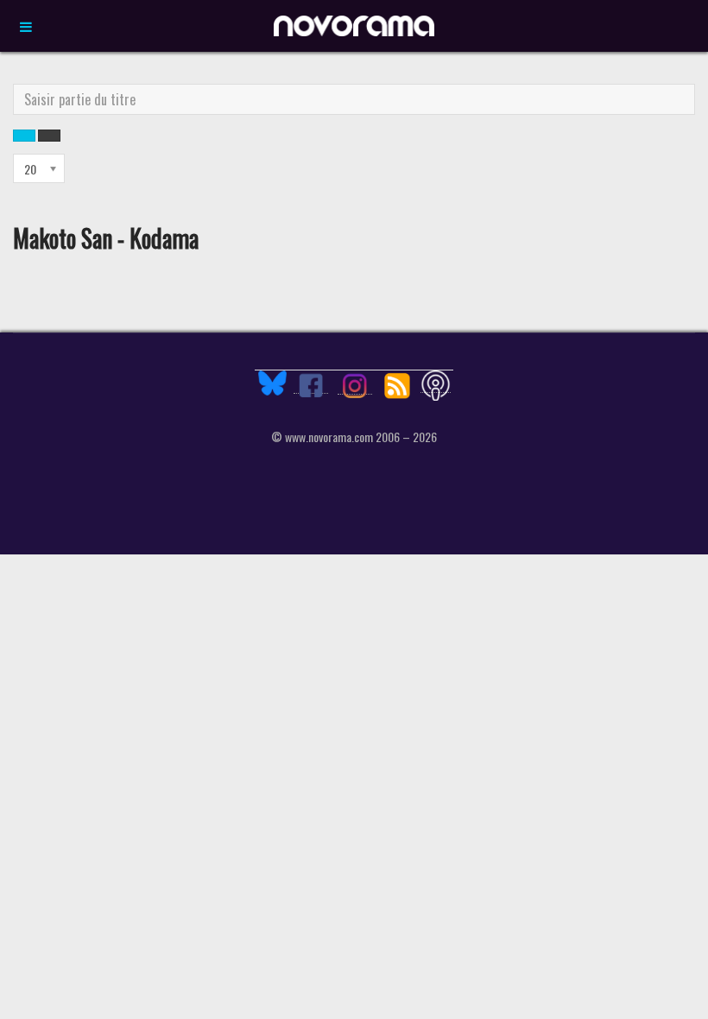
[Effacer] (49, 136)
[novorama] (354, 26)
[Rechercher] (24, 136)
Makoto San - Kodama (106, 238)
